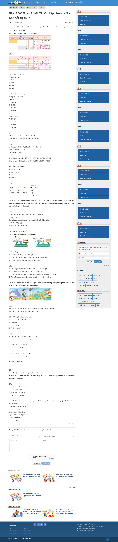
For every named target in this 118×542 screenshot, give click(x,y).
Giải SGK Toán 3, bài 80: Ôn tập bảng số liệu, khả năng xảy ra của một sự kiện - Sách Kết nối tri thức (32, 512)
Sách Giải (72, 424)
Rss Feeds (24, 529)
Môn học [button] (27, 2)
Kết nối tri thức (84, 16)
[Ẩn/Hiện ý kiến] (39, 436)
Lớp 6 (79, 107)
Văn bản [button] (53, 2)
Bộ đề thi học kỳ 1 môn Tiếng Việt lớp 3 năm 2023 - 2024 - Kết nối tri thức (31, 476)
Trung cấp (82, 286)
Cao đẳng (89, 286)
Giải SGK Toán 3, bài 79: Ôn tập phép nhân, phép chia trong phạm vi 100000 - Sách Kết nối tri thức (64, 512)
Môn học (12, 529)
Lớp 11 (79, 204)
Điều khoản (24, 532)
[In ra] (70, 22)
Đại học (96, 286)
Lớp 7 (79, 127)
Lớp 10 (79, 184)
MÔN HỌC (80, 271)
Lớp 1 (79, 11)
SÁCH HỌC (80, 290)
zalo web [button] (69, 2)
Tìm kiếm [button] (79, 2)
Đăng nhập (97, 262)
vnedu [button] (61, 2)
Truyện (93, 305)
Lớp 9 (79, 165)
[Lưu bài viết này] (73, 22)
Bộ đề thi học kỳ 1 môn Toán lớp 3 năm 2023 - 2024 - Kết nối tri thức (65, 476)
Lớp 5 (79, 88)
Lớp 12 (79, 223)
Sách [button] (37, 2)
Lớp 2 (79, 30)
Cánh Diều (83, 136)
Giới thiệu (12, 532)
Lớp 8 (79, 146)
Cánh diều (83, 24)
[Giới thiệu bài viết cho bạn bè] (66, 22)
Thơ (88, 305)
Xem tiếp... (72, 487)
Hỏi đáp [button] (44, 2)
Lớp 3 (79, 50)
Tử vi (97, 305)
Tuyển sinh (82, 305)
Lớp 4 (79, 69)
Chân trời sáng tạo (85, 20)
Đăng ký (106, 265)
